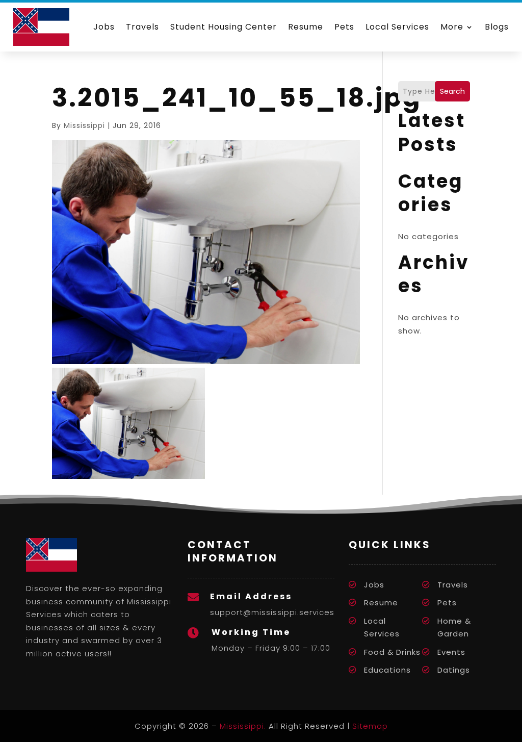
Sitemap (370, 726)
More (451, 27)
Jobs (104, 27)
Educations (387, 669)
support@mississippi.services (272, 612)
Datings (453, 669)
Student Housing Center (223, 27)
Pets (344, 27)
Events (451, 652)
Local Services (397, 27)
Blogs (497, 27)
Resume (305, 27)
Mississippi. (243, 726)
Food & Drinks (392, 652)
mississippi (84, 125)
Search (452, 91)
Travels (142, 27)
